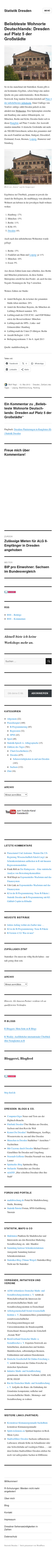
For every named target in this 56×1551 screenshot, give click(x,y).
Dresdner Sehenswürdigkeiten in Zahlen (21, 1528)
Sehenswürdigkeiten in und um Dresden (31, 758)
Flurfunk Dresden (15, 1124)
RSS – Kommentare (16, 618)
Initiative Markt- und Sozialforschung (24, 1370)
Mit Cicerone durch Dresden (20, 1148)
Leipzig (33, 138)
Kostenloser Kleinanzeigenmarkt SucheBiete (27, 1422)
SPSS (12, 734)
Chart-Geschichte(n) (19, 750)
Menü (47, 10)
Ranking (36, 387)
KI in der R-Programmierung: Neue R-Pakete (27, 928)
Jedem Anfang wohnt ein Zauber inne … (25, 924)
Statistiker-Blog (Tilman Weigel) (21, 1259)
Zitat (9, 770)
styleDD (11, 1172)
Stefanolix (11, 1168)
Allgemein (12, 718)
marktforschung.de (15, 1200)
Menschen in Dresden (17, 1140)
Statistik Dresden (17, 10)
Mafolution (12, 1235)
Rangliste (14, 122)
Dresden (11, 230)
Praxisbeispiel (13, 722)
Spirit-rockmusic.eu (16, 1430)
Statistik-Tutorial (14, 1208)
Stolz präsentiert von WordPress (32, 1545)
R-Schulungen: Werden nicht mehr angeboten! (21, 1490)
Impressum (10, 1519)
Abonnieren (39, 693)
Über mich (9, 1498)
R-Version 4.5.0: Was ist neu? (20, 932)
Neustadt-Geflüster (15, 1156)
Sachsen (14, 766)
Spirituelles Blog (14, 1164)
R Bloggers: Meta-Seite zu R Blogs (20, 1028)
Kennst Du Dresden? (16, 1132)
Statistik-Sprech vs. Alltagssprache (22, 742)
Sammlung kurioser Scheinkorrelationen (25, 1247)
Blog (6, 1505)
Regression (15, 730)
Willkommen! (11, 1481)
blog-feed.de (10, 1092)
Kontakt (8, 1512)
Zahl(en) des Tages (15, 746)
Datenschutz (10, 1536)
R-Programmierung (18, 726)
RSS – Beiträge (14, 614)
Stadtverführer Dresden (17, 1438)
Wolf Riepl (12, 384)
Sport (9, 738)
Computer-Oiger (14, 1116)
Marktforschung (25, 387)
